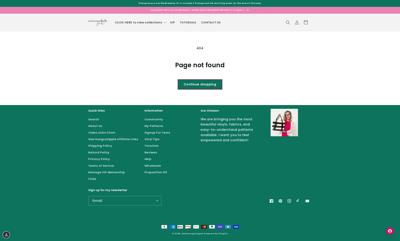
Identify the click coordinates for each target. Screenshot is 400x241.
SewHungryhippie (192, 233)
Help (148, 159)
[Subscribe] (156, 201)
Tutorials (152, 146)
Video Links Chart (101, 133)
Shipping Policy (100, 146)
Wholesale (153, 166)
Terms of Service (101, 166)
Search (93, 119)
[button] (140, 22)
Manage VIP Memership (106, 172)
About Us (95, 126)
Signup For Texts (157, 133)
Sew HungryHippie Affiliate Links (113, 139)
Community (154, 119)
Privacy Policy (99, 159)
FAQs (92, 179)
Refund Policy (99, 152)
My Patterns (154, 126)
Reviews (151, 152)
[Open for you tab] (390, 231)
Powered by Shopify (216, 233)
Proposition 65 (156, 172)
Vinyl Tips (152, 139)
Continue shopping (200, 84)
